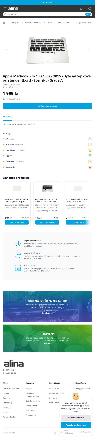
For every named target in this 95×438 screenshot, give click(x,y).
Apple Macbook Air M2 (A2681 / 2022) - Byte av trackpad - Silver (77, 201)
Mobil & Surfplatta (56, 393)
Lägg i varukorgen (49, 106)
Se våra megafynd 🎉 (47, 2)
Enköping (6, 398)
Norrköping (7, 403)
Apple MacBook (64, 23)
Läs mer (47, 343)
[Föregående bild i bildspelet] (5, 202)
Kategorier (15, 23)
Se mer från (10, 87)
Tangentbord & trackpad (85, 23)
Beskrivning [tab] (7, 116)
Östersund (7, 407)
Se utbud (47, 313)
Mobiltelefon (31, 410)
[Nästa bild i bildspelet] (90, 202)
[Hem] (4, 23)
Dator (50, 23)
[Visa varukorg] (89, 8)
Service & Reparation (33, 23)
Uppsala (6, 393)
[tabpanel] (47, 125)
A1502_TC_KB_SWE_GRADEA (12, 85)
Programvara (31, 415)
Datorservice (54, 388)
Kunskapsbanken (9, 417)
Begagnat (30, 388)
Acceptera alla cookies (76, 425)
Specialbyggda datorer (81, 388)
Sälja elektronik (55, 403)
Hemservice (53, 398)
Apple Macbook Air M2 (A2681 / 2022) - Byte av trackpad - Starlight (16, 201)
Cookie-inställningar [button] (68, 432)
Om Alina (6, 412)
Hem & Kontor (31, 406)
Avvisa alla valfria (76, 417)
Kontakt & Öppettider (11, 388)
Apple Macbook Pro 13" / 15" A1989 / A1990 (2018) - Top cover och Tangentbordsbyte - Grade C (47, 202)
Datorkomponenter (33, 401)
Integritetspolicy (84, 432)
